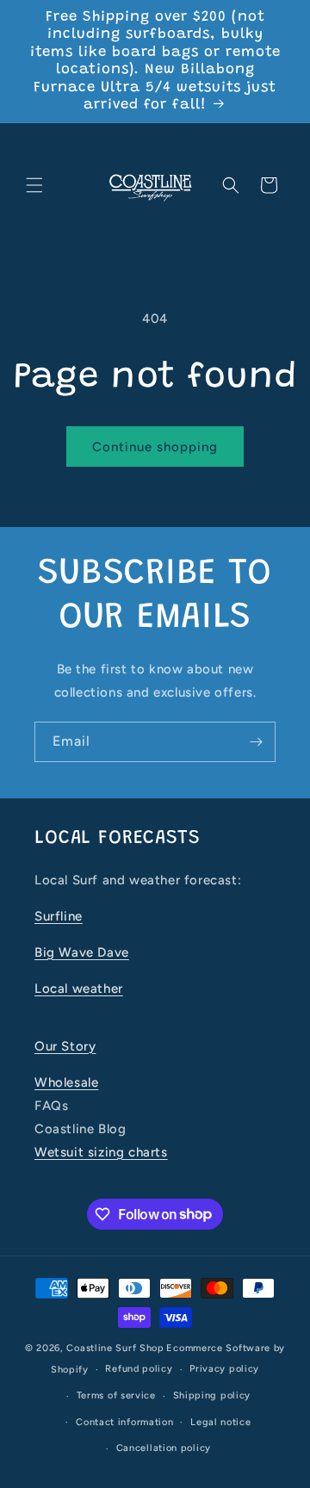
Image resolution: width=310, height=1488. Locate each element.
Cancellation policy (163, 1448)
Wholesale (66, 1082)
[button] (34, 185)
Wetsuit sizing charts (101, 1152)
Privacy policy (224, 1368)
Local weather (78, 988)
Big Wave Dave (81, 952)
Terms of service (116, 1395)
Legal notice (220, 1422)
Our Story (65, 1046)
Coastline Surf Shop (115, 1348)
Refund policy (138, 1368)
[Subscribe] (256, 742)
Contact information (124, 1422)
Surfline (58, 916)
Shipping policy (212, 1395)
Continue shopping (155, 447)
